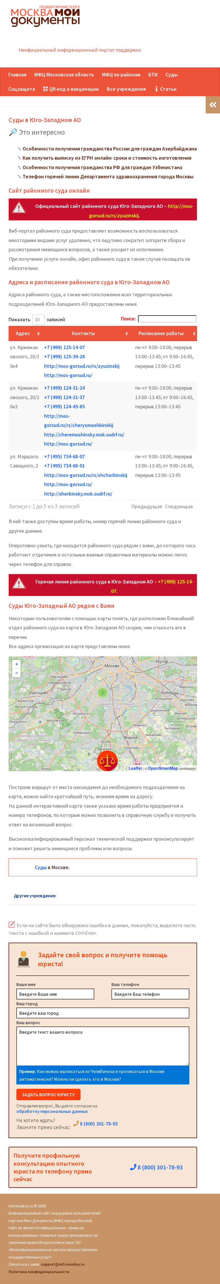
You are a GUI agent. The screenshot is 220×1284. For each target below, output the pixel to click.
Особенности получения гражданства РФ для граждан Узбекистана (102, 167)
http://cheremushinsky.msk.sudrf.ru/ (84, 434)
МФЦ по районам (121, 74)
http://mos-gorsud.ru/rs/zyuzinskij (81, 366)
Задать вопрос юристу (48, 1094)
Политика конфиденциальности (39, 1271)
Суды (172, 74)
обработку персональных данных (52, 1111)
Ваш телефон (125, 984)
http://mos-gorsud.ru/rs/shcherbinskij (85, 475)
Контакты (83, 333)
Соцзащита (21, 89)
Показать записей (37, 319)
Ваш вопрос (28, 1022)
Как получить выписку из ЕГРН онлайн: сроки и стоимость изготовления (107, 157)
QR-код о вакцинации (73, 89)
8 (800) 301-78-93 (98, 1123)
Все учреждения (126, 89)
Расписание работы (161, 333)
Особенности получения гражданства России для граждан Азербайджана (110, 148)
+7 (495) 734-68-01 (64, 465)
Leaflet (135, 768)
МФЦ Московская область (64, 74)
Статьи (167, 89)
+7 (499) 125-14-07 (64, 347)
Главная (17, 74)
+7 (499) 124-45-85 (64, 406)
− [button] (16, 673)
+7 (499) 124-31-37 (64, 397)
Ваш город (27, 1003)
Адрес (23, 333)
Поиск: (128, 318)
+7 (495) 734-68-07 (64, 456)
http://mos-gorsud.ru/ (68, 375)
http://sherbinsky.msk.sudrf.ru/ (78, 493)
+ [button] (16, 664)
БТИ (153, 74)
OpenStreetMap (163, 768)
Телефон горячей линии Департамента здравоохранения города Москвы (108, 176)
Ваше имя (26, 984)
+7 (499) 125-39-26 (64, 356)
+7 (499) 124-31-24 (64, 387)
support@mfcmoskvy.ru (63, 1264)
